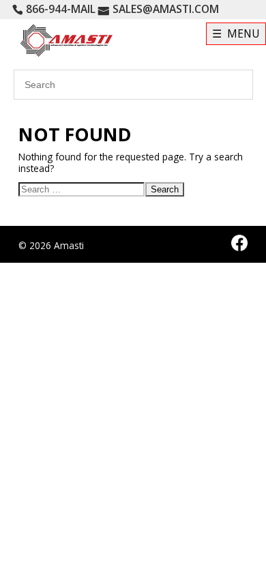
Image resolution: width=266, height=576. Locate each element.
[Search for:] (81, 191)
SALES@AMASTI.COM (166, 8)
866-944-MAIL (60, 8)
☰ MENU (236, 33)
